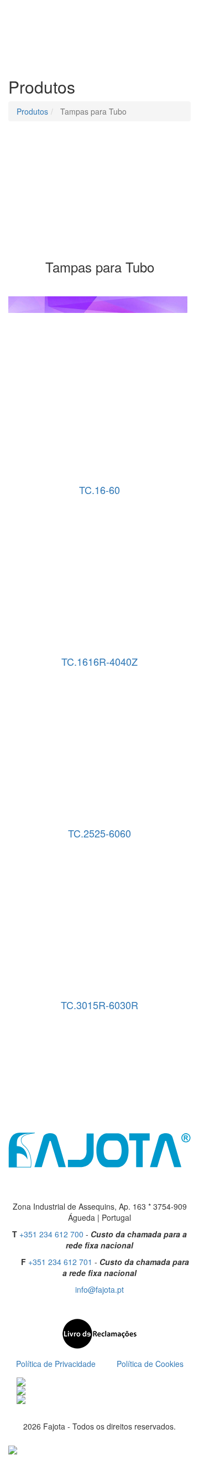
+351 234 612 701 (60, 1261)
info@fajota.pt (99, 1289)
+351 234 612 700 (51, 1234)
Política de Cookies (150, 1363)
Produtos (32, 111)
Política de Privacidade (56, 1363)
